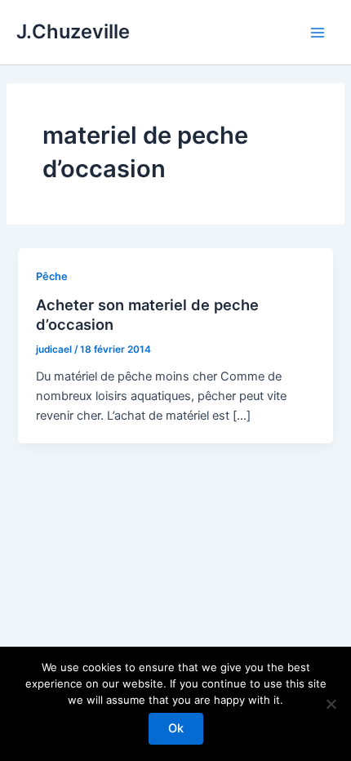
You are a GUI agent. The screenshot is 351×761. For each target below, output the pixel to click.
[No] (330, 704)
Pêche (52, 276)
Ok (176, 728)
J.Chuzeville (73, 31)
